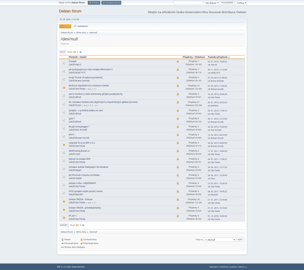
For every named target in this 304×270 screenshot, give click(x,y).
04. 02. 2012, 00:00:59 (217, 143)
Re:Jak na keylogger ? (79, 126)
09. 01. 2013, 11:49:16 (217, 110)
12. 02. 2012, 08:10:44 (217, 135)
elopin (78, 170)
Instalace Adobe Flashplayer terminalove (88, 167)
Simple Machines (78, 267)
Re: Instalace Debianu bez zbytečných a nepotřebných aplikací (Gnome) (103, 102)
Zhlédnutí (200, 57)
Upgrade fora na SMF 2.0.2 (82, 142)
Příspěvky (188, 57)
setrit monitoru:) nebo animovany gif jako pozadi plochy (96, 94)
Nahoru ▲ (243, 267)
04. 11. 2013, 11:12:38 (217, 69)
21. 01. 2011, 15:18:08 (217, 199)
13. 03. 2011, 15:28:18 (217, 183)
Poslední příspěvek (217, 57)
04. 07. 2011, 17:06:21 (217, 159)
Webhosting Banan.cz (79, 150)
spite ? (72, 118)
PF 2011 (73, 215)
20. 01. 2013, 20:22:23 (217, 102)
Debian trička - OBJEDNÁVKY (82, 183)
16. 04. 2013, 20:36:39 (217, 94)
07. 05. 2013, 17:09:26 (217, 86)
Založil (83, 57)
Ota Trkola (80, 88)
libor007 (79, 194)
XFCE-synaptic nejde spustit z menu (86, 191)
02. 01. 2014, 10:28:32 (217, 61)
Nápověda (213, 267)
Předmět (73, 57)
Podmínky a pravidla (228, 267)
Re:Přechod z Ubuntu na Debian (84, 175)
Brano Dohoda (82, 80)
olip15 (78, 64)
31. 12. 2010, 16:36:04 (217, 216)
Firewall (72, 61)
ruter (77, 154)
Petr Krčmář (81, 129)
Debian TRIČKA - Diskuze (80, 199)
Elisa (213, 178)
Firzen (78, 105)
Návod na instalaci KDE (79, 159)
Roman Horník (217, 89)
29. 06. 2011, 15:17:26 (217, 167)
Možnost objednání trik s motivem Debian (89, 85)
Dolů (62, 52)
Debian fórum (70, 11)
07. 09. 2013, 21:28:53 (217, 77)
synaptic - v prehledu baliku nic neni (86, 110)
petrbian (214, 105)
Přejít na (199, 239)
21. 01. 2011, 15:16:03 (217, 208)
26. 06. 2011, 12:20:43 (217, 175)
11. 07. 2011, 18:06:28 (217, 151)
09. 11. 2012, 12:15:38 (217, 118)
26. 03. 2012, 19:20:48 (217, 126)
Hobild (78, 178)
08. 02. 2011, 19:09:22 (217, 191)
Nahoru (64, 225)
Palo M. (214, 64)
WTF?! (71, 134)
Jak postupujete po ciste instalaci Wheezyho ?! (91, 69)
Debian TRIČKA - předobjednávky (85, 207)
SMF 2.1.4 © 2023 (64, 267)
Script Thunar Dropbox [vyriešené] (85, 77)
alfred (78, 97)
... (94, 105)
